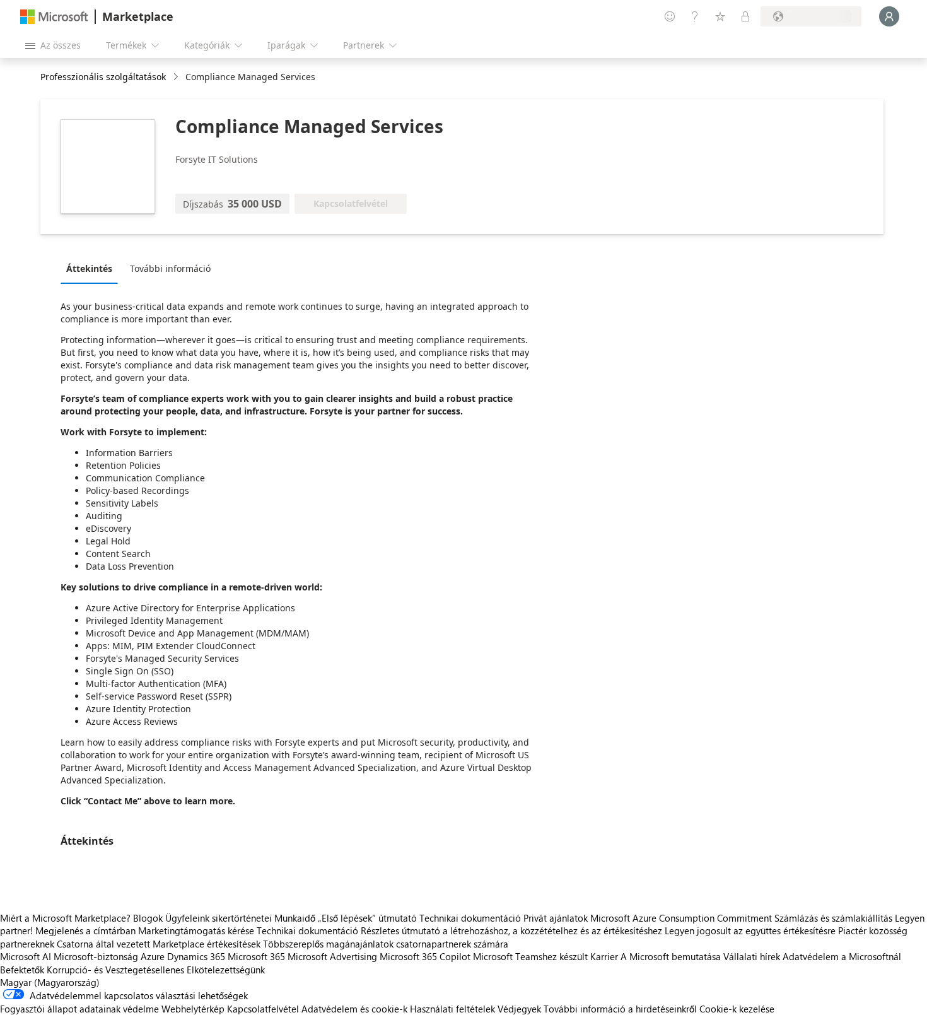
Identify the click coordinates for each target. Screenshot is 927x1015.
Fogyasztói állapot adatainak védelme (79, 1008)
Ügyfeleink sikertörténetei (218, 918)
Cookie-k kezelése (736, 1008)
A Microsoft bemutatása (671, 956)
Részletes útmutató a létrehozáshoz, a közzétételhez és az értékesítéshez (511, 930)
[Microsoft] (54, 16)
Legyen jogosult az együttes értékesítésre (750, 930)
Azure (153, 956)
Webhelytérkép (192, 1008)
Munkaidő (294, 918)
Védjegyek (519, 1008)
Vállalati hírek (751, 956)
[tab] (92, 268)
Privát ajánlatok (555, 918)
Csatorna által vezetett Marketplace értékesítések (158, 943)
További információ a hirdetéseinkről (620, 1008)
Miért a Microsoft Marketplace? (65, 918)
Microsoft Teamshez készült (530, 956)
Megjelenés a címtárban (85, 930)
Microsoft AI (25, 956)
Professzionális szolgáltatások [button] (103, 77)
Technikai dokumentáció (470, 918)
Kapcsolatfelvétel (263, 1008)
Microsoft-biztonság (96, 956)
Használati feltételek (452, 1008)
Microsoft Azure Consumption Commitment (682, 918)
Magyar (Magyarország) (50, 982)
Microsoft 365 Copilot (425, 956)
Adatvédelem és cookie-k (354, 1008)
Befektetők (22, 969)
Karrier (604, 956)
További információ (170, 268)
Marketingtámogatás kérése (196, 930)
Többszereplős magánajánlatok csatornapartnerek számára (385, 943)
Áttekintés (89, 268)
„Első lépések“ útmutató (367, 918)
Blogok (148, 918)
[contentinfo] (177, 77)
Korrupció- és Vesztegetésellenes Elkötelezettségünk (156, 969)
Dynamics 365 (196, 956)
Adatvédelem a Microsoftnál (842, 956)
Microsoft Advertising (332, 956)
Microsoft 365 (256, 956)
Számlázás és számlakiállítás (833, 918)
